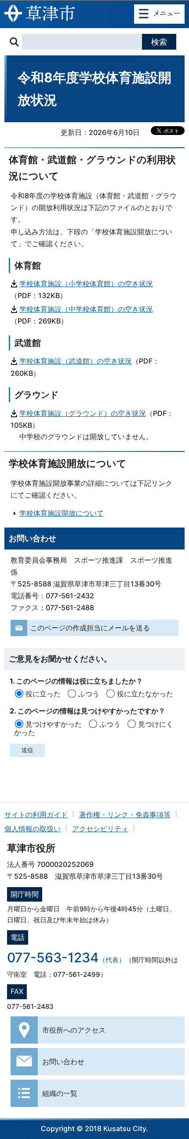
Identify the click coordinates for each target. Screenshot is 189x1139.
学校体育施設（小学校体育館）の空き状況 (86, 283)
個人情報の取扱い (32, 828)
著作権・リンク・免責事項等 (125, 814)
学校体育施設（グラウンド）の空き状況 (82, 413)
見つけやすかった (53, 724)
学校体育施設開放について (61, 513)
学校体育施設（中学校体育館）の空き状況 (86, 309)
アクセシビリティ (100, 828)
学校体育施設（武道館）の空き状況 (75, 361)
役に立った (43, 693)
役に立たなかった (145, 693)
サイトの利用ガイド (36, 814)
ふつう (88, 693)
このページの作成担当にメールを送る (90, 627)
